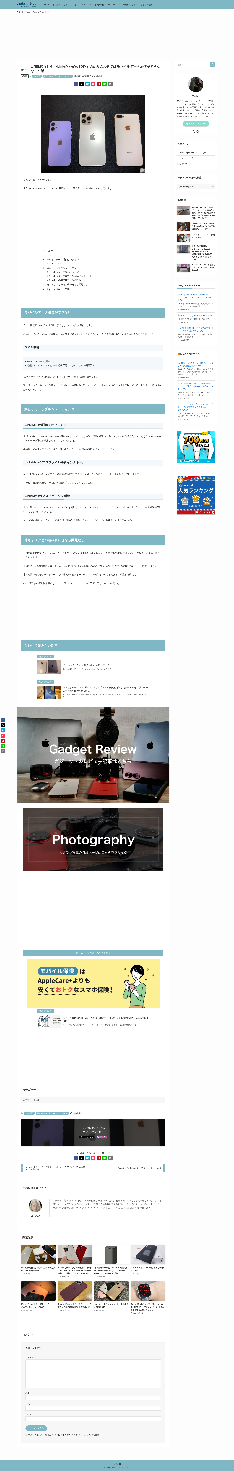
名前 (27, 1393)
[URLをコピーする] (110, 84)
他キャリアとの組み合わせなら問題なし (67, 284)
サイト (28, 1414)
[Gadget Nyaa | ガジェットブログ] (26, 4)
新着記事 (183, 164)
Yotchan (35, 1216)
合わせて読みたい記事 (58, 289)
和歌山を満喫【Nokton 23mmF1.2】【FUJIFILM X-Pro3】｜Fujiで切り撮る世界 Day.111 (195, 297)
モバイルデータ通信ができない (63, 259)
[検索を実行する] (212, 64)
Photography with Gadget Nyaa (192, 153)
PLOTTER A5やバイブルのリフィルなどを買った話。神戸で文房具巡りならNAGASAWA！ (196, 407)
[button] (76, 84)
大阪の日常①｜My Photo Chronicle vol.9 (195, 315)
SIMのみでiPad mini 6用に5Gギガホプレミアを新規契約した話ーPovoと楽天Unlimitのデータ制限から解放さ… (106, 689)
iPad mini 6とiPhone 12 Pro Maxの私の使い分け (87, 665)
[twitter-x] (194, 131)
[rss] (120, 1464)
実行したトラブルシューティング (64, 268)
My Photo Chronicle (196, 123)
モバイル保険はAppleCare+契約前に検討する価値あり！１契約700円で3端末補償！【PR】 (106, 1019)
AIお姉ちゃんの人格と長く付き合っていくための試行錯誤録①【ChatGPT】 (195, 364)
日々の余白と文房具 (190, 354)
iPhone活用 (37, 76)
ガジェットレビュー (187, 158)
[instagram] (197, 131)
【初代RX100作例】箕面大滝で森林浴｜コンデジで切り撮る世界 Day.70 (196, 329)
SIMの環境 (56, 263)
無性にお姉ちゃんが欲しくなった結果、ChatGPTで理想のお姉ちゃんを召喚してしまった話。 (196, 386)
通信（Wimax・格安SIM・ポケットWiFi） (58, 76)
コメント (30, 1357)
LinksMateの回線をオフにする (65, 272)
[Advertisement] (117, 35)
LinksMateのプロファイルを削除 (66, 280)
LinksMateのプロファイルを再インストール (71, 276)
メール (28, 1404)
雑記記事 (77, 1113)
